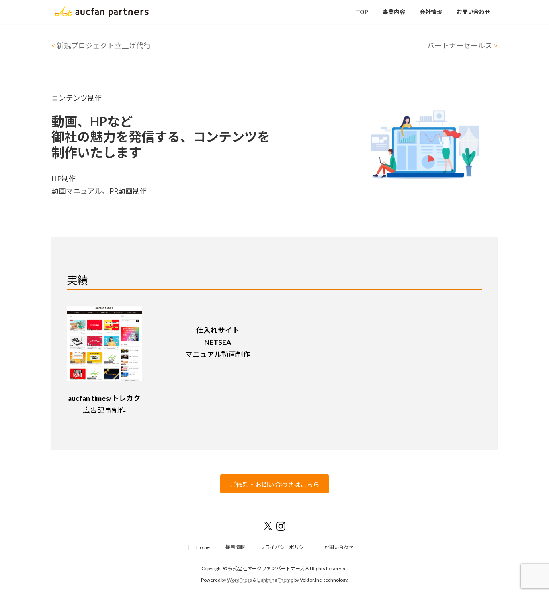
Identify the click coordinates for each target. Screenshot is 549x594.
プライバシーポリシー (284, 547)
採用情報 (235, 547)
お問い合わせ (338, 547)
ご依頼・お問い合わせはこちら (274, 484)
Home (203, 547)
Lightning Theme (275, 580)
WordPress (239, 580)
